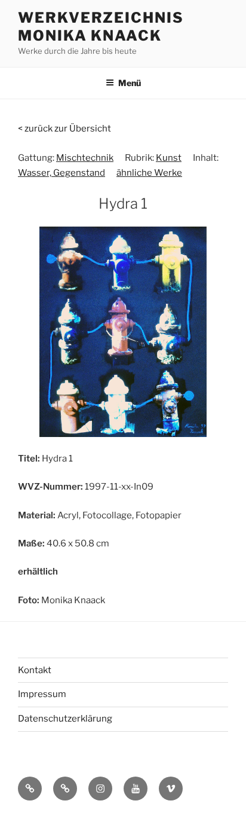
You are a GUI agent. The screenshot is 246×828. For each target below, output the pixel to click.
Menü (129, 83)
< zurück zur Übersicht (64, 128)
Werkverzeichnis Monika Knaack (101, 26)
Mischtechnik (84, 157)
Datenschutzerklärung (65, 718)
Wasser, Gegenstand (61, 172)
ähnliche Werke (149, 172)
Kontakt (34, 670)
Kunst (169, 157)
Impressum (42, 694)
